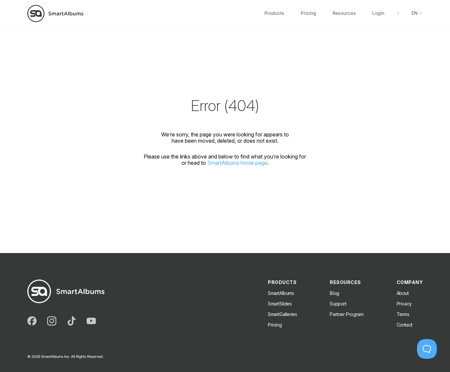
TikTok (71, 321)
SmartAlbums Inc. (55, 356)
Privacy (404, 303)
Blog (334, 293)
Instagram (51, 321)
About (403, 293)
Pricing (308, 13)
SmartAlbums (281, 293)
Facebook (32, 321)
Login (378, 13)
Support (338, 303)
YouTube (91, 321)
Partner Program (346, 314)
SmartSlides (280, 303)
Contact (404, 325)
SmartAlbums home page (237, 163)
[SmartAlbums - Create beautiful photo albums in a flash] (55, 13)
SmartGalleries (282, 314)
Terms (403, 314)
